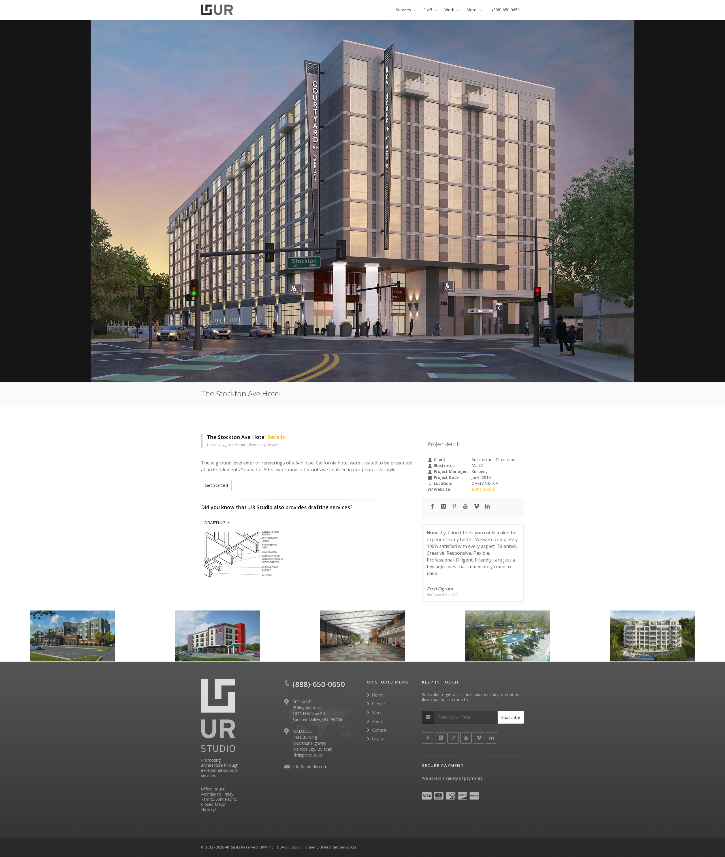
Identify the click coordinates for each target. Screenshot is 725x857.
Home (377, 695)
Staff (427, 9)
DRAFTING (215, 522)
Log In (377, 739)
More (471, 9)
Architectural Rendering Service (253, 444)
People (378, 703)
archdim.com (483, 489)
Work (376, 712)
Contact (379, 730)
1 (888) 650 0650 (504, 9)
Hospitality (216, 444)
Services (403, 9)
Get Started (216, 485)
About (377, 721)
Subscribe (510, 717)
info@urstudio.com (310, 766)
